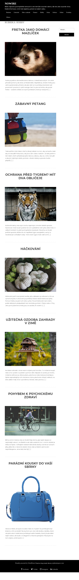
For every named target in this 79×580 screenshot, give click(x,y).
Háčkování (30, 249)
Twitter (35, 569)
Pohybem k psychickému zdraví (30, 395)
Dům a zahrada (26, 12)
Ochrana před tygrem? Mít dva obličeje (30, 176)
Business (8, 12)
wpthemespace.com (58, 563)
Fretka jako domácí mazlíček (30, 31)
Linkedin (55, 569)
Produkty (68, 12)
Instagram (45, 569)
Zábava (8, 17)
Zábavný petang (30, 104)
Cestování (16, 12)
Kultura (55, 12)
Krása (48, 12)
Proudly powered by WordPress (25, 563)
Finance (35, 12)
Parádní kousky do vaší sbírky (30, 465)
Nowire (10, 3)
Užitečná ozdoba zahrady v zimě (30, 321)
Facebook (26, 569)
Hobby (42, 12)
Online (61, 12)
